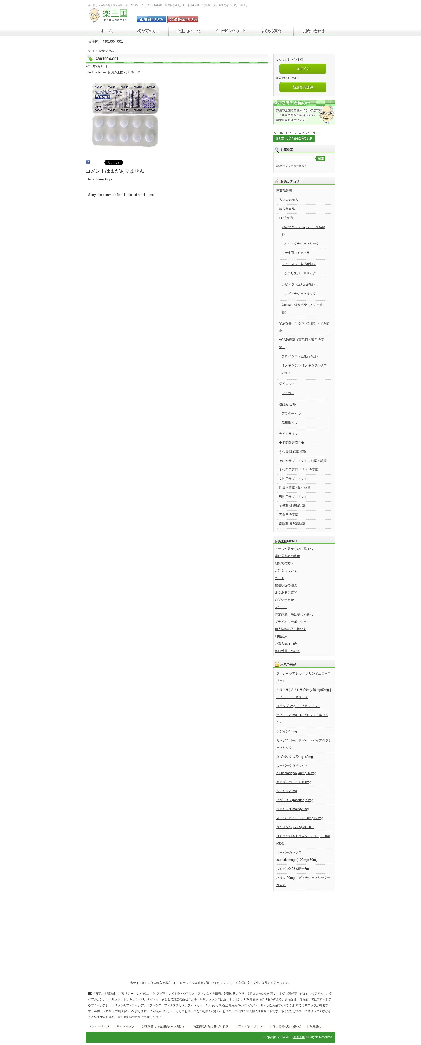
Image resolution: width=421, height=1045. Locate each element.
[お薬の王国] (111, 20)
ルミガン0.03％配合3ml (293, 869)
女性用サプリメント (293, 479)
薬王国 (93, 41)
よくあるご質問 (286, 592)
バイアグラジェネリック (301, 244)
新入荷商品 (287, 209)
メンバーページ (99, 1026)
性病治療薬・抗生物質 (295, 488)
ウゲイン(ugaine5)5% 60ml (295, 827)
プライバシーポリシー (290, 622)
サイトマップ (125, 1026)
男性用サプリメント (293, 497)
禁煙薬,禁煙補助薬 (292, 506)
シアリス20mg (286, 791)
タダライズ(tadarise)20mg (294, 800)
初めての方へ (284, 563)
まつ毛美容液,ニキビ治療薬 (298, 470)
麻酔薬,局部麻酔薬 (292, 524)
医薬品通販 (284, 190)
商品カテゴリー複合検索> (290, 165)
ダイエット (287, 384)
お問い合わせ (284, 600)
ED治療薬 (286, 218)
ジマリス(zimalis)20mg (292, 809)
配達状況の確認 (286, 585)
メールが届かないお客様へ (294, 549)
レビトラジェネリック (300, 293)
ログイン (303, 69)
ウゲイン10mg (286, 731)
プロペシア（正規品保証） (301, 356)
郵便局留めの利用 (287, 556)
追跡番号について (287, 651)
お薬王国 (299, 1037)
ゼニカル (288, 393)
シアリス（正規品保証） (299, 264)
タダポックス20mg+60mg (294, 757)
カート (279, 578)
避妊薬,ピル (287, 404)
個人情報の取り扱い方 (290, 629)
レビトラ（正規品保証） (299, 284)
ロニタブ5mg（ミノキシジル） (298, 706)
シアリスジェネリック (300, 273)
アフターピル (291, 413)
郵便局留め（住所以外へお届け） (164, 1026)
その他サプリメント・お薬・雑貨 (302, 461)
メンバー (281, 607)
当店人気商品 (288, 200)
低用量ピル (289, 422)
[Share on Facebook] (88, 163)
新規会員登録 (303, 87)
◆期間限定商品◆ (291, 443)
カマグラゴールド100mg (293, 782)
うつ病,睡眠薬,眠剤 (292, 452)
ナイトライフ (288, 434)
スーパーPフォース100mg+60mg (299, 818)
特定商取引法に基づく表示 (294, 614)
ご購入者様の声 (286, 644)
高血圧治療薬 (288, 515)
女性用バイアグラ (297, 253)
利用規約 (281, 636)
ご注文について (286, 570)
